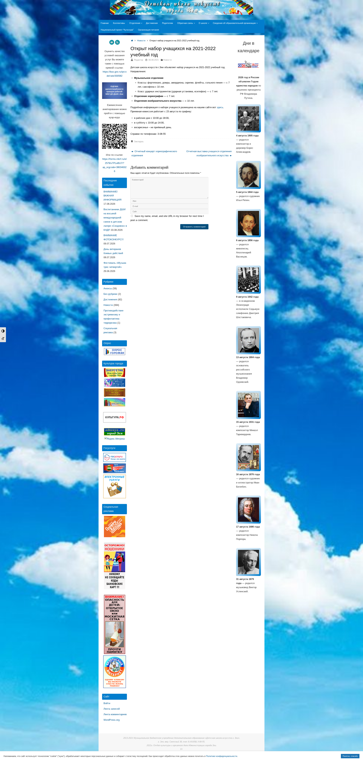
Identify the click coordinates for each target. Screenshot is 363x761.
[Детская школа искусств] (114, 386)
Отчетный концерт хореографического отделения (154, 153)
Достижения (110, 299)
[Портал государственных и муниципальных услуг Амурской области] (114, 472)
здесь (220, 107)
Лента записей (112, 708)
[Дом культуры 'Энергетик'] (114, 376)
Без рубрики (110, 294)
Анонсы (108, 288)
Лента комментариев (115, 714)
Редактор (138, 60)
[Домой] (131, 40)
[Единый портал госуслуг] (114, 461)
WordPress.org (112, 720)
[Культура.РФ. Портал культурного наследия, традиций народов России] (114, 421)
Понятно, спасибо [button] (350, 756)
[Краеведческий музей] (114, 396)
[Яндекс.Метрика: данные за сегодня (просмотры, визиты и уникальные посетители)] (115, 439)
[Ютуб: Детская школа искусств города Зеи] (111, 42)
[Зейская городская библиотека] (114, 405)
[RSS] (117, 42)
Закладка (138, 141)
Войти (107, 703)
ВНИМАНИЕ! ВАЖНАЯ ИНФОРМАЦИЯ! (113, 195)
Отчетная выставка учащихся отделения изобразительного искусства (209, 153)
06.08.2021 (153, 60)
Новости (141, 40)
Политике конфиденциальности (221, 756)
